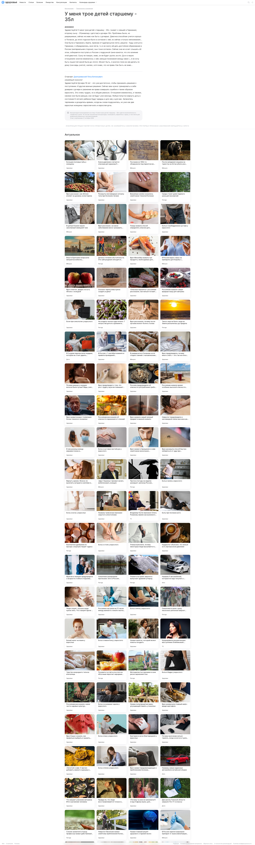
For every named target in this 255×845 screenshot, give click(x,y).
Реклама (17, 843)
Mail (3, 843)
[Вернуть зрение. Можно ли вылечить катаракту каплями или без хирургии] (80, 474)
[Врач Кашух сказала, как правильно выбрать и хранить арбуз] (80, 729)
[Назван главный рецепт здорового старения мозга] (143, 825)
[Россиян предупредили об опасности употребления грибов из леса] (143, 378)
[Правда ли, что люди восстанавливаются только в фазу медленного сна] (112, 793)
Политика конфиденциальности (242, 843)
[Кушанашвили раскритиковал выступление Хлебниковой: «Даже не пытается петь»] (175, 633)
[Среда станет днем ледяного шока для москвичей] (175, 187)
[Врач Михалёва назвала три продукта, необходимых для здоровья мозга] (143, 251)
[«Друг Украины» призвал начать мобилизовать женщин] (112, 474)
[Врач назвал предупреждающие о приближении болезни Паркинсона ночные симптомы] (143, 761)
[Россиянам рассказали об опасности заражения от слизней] (112, 410)
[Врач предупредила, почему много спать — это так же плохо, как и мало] (175, 346)
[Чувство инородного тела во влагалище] (80, 665)
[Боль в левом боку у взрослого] (112, 633)
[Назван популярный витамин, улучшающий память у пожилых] (143, 697)
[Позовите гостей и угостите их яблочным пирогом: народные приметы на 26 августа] (112, 665)
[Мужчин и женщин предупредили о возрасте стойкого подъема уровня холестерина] (80, 570)
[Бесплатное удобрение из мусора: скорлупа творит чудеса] (80, 538)
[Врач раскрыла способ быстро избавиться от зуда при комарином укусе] (175, 442)
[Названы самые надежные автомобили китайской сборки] (175, 761)
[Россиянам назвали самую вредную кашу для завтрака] (175, 283)
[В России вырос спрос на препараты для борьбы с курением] (175, 251)
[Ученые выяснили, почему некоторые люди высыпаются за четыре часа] (143, 538)
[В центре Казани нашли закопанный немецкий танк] (80, 219)
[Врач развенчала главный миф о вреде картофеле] (175, 697)
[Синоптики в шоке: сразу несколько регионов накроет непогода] (175, 602)
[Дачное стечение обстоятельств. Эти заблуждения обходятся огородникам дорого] (112, 251)
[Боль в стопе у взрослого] (112, 538)
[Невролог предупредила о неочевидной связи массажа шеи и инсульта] (175, 410)
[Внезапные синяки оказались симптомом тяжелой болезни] (143, 187)
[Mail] (3, 2)
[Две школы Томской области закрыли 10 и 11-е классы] (175, 793)
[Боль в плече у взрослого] (112, 761)
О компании (9, 843)
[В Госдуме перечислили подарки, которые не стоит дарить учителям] (80, 346)
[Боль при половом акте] (175, 506)
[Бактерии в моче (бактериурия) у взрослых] (143, 729)
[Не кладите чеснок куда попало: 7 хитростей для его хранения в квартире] (112, 315)
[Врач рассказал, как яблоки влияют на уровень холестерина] (80, 187)
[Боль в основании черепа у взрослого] (112, 697)
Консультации (69, 8)
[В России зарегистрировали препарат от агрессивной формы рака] (175, 825)
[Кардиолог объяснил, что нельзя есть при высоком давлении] (175, 538)
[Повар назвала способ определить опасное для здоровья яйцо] (143, 219)
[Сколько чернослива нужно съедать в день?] (112, 283)
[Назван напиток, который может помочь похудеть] (143, 633)
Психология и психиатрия (84, 8)
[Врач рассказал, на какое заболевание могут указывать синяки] (112, 219)
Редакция (176, 843)
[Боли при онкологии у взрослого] (80, 315)
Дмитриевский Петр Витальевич (88, 77)
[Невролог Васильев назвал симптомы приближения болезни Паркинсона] (112, 825)
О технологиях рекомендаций (222, 843)
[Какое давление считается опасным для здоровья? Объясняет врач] (112, 155)
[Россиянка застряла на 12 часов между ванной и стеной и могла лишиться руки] (112, 602)
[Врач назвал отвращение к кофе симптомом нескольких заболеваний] (143, 442)
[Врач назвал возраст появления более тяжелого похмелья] (80, 410)
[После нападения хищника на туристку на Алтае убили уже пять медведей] (175, 155)
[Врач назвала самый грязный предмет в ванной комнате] (143, 410)
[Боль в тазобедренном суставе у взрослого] (175, 219)
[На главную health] (10, 2)
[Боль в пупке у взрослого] (175, 474)
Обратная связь (208, 843)
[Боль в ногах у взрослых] (80, 506)
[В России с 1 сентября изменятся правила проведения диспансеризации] (112, 346)
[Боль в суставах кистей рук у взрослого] (112, 442)
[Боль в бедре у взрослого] (175, 665)
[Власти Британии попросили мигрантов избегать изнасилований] (80, 251)
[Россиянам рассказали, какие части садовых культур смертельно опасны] (80, 697)
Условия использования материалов (191, 843)
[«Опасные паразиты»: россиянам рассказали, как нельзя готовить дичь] (143, 283)
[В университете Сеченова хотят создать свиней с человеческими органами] (143, 346)
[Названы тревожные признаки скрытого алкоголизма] (112, 506)
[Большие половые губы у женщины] (80, 155)
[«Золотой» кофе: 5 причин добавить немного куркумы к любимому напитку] (80, 761)
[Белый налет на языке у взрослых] (80, 633)
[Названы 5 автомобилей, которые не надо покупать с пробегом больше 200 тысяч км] (175, 570)
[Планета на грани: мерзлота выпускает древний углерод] (143, 570)
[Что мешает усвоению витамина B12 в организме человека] (80, 793)
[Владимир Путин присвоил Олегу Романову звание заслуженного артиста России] (143, 506)
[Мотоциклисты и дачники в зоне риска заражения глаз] (143, 665)
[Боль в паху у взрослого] (112, 729)
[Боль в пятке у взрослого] (143, 602)
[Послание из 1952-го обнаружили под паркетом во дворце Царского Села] (143, 155)
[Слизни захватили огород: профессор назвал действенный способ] (80, 825)
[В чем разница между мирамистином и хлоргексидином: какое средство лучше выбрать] (80, 442)
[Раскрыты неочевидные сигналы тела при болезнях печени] (112, 187)
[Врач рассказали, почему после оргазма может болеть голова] (143, 315)
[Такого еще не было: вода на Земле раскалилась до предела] (175, 315)
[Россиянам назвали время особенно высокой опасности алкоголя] (175, 378)
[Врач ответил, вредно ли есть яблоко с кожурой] (80, 283)
